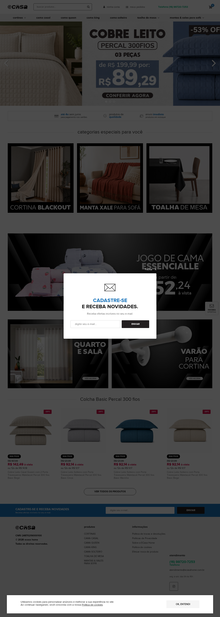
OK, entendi (183, 604)
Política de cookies (92, 605)
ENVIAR (135, 324)
